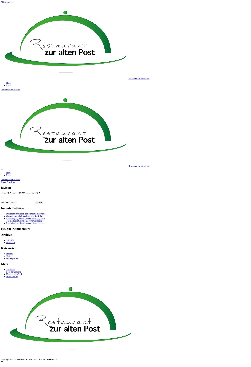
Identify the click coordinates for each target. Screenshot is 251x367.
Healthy (9, 254)
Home (8, 83)
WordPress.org (12, 276)
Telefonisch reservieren (10, 90)
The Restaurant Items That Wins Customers (24, 221)
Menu (8, 85)
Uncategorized (12, 258)
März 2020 (10, 242)
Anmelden (10, 269)
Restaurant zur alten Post (139, 78)
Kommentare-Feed (14, 274)
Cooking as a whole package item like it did (24, 216)
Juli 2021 (10, 240)
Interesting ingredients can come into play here (25, 214)
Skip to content (7, 2)
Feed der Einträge (13, 272)
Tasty (8, 256)
